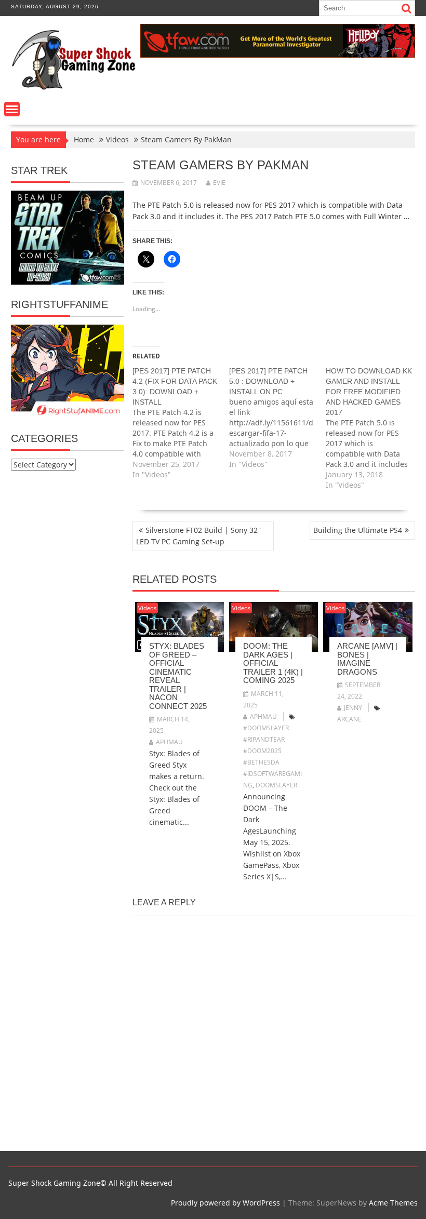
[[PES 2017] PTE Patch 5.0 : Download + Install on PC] (277, 418)
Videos (147, 608)
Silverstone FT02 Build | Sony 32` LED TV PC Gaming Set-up (199, 535)
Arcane (349, 719)
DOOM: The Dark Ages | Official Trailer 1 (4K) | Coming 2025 (273, 663)
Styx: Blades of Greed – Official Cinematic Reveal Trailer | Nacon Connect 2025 (178, 676)
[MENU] (12, 109)
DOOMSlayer (276, 785)
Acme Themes (393, 1203)
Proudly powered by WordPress (225, 1203)
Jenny (353, 707)
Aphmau (169, 742)
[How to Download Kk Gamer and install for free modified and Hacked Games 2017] (374, 428)
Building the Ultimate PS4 (357, 530)
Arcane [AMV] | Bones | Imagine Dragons (367, 658)
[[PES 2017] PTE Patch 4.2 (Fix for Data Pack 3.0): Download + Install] (180, 423)
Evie (219, 182)
